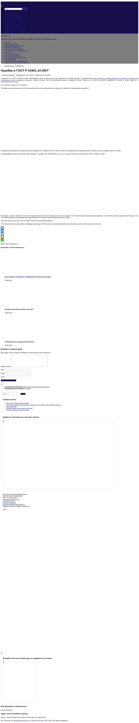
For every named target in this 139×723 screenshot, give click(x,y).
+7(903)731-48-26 (9, 501)
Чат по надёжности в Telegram (15, 27)
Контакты (8, 22)
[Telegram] (69, 233)
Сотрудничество (10, 29)
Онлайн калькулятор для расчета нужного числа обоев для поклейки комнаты (33, 405)
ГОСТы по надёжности (12, 24)
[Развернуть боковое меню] (1, 653)
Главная (7, 12)
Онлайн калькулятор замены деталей (19, 309)
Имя (3, 370)
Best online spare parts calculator (17, 403)
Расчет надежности (11, 14)
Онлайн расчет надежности (14, 15)
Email (3, 373)
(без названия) (11, 406)
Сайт (2, 377)
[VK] (69, 230)
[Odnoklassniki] (69, 236)
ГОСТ (8, 244)
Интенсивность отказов (13, 26)
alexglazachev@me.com (11, 499)
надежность (14, 244)
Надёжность (19, 66)
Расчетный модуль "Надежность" (16, 21)
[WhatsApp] (69, 239)
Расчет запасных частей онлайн (16, 31)
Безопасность (9, 66)
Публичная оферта (9, 503)
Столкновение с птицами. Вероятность (19, 342)
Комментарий (6, 366)
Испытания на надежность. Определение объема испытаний (28, 277)
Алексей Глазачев (8, 75)
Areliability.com (6, 2)
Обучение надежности (12, 17)
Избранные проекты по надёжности (17, 32)
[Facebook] (69, 227)
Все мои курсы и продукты (14, 19)
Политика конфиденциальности (14, 504)
